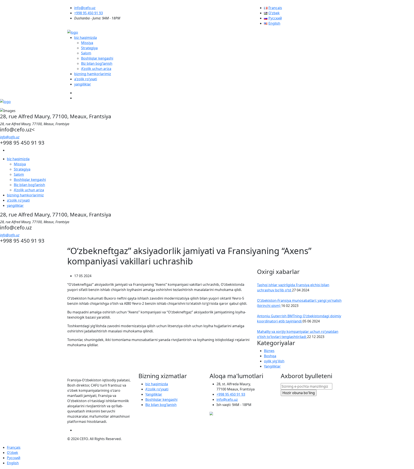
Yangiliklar (272, 366)
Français (13, 447)
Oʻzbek (12, 452)
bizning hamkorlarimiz (92, 73)
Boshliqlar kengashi (97, 58)
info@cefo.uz (85, 7)
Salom (86, 53)
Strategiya (89, 48)
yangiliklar (82, 84)
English (13, 463)
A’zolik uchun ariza (96, 68)
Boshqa (270, 356)
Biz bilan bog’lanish (96, 63)
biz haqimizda (85, 37)
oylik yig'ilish (274, 361)
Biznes (269, 350)
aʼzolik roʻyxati (85, 79)
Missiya (87, 42)
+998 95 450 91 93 (88, 13)
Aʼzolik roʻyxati (156, 389)
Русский (13, 457)
